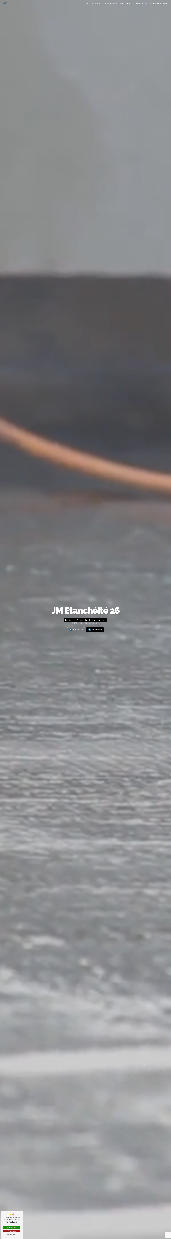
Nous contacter (97, 629)
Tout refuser (12, 1231)
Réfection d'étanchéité (110, 3)
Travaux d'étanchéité (141, 3)
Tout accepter (12, 1227)
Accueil (87, 3)
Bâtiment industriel (126, 3)
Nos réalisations (155, 3)
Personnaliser (11, 1234)
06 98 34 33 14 (78, 630)
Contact (165, 3)
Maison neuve (96, 3)
